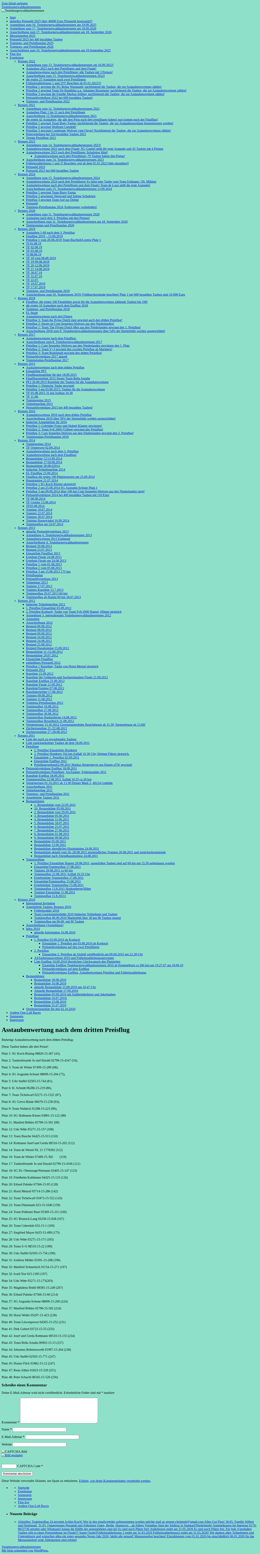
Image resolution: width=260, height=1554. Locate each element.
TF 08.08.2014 (35, 498)
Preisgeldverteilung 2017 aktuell (46, 356)
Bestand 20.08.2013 (39, 546)
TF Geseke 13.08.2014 (41, 502)
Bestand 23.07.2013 (39, 549)
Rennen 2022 (26, 61)
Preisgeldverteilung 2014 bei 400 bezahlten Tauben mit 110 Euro (67, 495)
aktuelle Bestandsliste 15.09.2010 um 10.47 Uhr (65, 987)
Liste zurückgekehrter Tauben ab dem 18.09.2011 (58, 743)
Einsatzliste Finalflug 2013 (43, 553)
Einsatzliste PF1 (36, 371)
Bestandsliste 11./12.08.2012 (44, 651)
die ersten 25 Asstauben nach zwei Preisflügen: (56, 79)
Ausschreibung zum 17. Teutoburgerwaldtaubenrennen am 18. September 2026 (61, 32)
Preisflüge (32, 746)
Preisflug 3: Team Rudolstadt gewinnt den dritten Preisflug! (64, 353)
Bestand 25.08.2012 (39, 644)
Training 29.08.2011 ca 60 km (53, 870)
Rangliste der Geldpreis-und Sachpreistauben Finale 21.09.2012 (67, 677)
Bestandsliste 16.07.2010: (50, 998)
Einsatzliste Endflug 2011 (50, 761)
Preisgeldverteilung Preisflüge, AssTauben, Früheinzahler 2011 (66, 772)
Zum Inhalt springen (15, 3)
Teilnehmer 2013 (37, 582)
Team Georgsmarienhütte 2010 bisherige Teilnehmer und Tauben (75, 914)
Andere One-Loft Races (25, 1012)
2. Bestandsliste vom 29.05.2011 (55, 812)
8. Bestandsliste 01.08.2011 (51, 834)
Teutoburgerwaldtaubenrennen (21, 7)
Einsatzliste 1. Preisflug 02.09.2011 (56, 757)
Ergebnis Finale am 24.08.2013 (46, 560)
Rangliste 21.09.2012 (39, 673)
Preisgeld (32, 203)
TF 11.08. (32, 396)
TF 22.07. (32, 280)
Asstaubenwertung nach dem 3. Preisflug (52, 451)
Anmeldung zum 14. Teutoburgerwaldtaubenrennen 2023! (63, 145)
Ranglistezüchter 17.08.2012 (44, 692)
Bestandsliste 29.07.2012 (42, 655)
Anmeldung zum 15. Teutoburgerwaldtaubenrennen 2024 (63, 178)
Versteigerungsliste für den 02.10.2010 (50, 1009)
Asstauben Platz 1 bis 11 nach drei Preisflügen (55, 112)
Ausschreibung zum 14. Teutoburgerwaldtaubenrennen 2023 (65, 159)
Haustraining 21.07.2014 (42, 480)
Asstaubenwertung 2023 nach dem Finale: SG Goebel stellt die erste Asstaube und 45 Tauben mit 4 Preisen (94, 148)
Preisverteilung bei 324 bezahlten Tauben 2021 (56, 134)
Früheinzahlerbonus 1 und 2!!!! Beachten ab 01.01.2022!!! (63, 83)
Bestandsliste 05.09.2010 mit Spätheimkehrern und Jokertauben (75, 994)
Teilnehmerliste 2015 (39, 404)
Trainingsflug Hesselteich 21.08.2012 (50, 721)
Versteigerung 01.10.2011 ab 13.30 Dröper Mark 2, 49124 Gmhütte (69, 783)
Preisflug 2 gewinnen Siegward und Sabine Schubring (60, 196)
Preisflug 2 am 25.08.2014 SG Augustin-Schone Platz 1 (62, 487)
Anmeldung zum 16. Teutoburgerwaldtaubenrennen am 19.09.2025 (53, 25)
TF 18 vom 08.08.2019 (41, 258)
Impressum (17, 1020)
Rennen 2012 (26, 600)
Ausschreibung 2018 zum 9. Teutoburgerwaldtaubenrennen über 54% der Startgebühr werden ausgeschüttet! (95, 331)
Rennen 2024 (26, 174)
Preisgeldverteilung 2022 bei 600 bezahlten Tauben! (59, 97)
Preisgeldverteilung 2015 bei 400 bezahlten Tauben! (59, 407)
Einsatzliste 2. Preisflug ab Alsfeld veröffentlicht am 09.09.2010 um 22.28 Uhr (92, 954)
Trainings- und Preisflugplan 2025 (31, 43)
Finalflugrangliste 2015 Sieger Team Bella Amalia (58, 378)
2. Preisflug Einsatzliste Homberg (55, 750)
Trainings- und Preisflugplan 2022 (48, 101)
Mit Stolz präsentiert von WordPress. (25, 1550)
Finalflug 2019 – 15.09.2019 (44, 236)
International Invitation (40, 903)
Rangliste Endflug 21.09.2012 (45, 681)
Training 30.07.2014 (39, 517)
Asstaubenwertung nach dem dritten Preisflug (55, 367)
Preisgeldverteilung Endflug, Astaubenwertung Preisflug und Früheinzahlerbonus (94, 972)
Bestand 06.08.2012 (39, 626)
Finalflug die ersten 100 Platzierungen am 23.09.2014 (60, 477)
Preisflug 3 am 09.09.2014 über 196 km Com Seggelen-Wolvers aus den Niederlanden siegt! (85, 491)
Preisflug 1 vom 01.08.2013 (44, 564)
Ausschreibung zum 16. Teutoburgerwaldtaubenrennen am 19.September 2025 (60, 50)
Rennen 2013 (26, 528)
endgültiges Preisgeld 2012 (43, 662)
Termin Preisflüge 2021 (41, 138)
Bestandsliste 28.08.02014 (43, 466)
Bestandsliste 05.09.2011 (50, 841)
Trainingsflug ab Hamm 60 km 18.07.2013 (53, 597)
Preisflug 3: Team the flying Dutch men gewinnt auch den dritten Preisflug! (74, 320)
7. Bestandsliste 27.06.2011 (51, 830)
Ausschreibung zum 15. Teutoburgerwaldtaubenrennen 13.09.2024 (69, 189)
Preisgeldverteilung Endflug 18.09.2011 (51, 768)
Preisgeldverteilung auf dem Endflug (65, 969)
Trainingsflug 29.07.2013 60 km (46, 593)
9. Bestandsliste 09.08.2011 (51, 837)
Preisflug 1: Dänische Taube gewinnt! (50, 385)
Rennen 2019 (26, 229)
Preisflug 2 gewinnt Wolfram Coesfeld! (51, 127)
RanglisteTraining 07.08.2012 (45, 688)
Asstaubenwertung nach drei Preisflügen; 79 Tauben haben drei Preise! (79, 156)
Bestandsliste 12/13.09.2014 (44, 458)
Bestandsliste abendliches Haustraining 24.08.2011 (66, 848)
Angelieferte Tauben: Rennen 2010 (48, 907)
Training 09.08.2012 (39, 695)
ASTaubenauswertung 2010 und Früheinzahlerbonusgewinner (74, 958)
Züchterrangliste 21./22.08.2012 (46, 728)
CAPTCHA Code (28, 1466)
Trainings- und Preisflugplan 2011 (47, 794)
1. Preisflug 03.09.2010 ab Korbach (57, 939)
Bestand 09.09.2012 (39, 633)
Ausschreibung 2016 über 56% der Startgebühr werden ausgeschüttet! (71, 418)
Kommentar (10, 1422)
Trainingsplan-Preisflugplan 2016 (47, 436)
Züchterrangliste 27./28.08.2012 (46, 732)
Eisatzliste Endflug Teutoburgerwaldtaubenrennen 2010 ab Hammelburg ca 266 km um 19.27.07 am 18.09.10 (112, 965)
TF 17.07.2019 (35, 287)
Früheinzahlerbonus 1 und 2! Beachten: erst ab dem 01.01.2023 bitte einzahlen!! (77, 163)
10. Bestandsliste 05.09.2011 (52, 808)
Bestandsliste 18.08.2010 (50, 980)
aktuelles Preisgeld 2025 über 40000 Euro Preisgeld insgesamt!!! (51, 21)
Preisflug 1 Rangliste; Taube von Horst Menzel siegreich (62, 666)
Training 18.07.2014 (39, 509)
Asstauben (32, 619)
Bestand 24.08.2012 (39, 641)
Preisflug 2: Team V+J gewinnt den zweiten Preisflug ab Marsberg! (69, 349)
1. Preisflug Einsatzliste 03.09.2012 (48, 608)
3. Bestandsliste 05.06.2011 (51, 816)
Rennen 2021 (26, 105)
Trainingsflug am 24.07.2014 (44, 524)
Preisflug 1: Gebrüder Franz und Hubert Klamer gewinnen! (64, 425)
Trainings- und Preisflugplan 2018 (48, 309)
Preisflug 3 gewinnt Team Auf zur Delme (52, 199)
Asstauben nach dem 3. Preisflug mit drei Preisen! (58, 218)
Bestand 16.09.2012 (39, 637)
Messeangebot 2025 (22, 35)
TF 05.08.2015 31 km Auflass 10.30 (49, 393)
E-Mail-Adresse (13, 1437)
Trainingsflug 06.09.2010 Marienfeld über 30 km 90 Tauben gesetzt (77, 918)
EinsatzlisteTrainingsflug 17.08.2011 (57, 867)
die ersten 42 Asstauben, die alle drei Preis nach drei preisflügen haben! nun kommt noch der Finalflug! (92, 119)
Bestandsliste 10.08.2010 (50, 983)
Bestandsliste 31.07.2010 (50, 1005)
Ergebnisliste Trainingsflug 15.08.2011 (59, 885)
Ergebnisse (17, 57)
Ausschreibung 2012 (39, 622)
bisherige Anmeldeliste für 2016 (46, 422)
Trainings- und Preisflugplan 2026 (31, 46)
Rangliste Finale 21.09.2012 (44, 684)
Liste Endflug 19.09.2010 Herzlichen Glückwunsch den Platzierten (77, 961)
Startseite (23, 1487)
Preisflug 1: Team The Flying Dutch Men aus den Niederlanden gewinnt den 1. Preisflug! (83, 327)
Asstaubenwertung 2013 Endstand (48, 538)
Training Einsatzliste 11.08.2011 (54, 892)
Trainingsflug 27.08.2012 (42, 710)
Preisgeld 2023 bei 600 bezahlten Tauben (52, 170)
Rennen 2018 (26, 298)
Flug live (15, 54)
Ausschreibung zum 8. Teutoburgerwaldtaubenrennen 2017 (64, 342)
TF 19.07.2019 (35, 283)
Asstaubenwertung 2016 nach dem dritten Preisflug (59, 415)
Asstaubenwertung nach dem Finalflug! (51, 455)
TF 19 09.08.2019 (37, 261)
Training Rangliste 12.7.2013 (44, 590)
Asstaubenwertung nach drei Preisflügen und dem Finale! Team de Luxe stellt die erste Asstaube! (88, 185)
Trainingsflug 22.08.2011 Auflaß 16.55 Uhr (62, 874)
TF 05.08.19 (34, 251)
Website (7, 1444)
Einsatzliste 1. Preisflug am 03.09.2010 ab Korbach (75, 943)
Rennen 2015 (26, 364)
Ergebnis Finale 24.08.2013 (44, 557)
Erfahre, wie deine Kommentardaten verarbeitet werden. (115, 1481)
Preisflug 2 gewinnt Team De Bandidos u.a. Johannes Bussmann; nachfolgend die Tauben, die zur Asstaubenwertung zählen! (106, 90)
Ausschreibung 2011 (39, 786)
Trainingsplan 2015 (38, 400)
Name (7, 1429)
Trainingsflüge (35, 859)
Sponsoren (16, 1016)
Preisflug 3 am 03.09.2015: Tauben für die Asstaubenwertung (65, 389)
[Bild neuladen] (12, 1455)
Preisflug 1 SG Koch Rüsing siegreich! (51, 484)
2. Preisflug (41, 950)
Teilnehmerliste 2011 (39, 790)
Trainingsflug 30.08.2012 (42, 713)
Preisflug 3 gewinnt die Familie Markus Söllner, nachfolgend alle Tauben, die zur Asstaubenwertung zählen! (95, 94)
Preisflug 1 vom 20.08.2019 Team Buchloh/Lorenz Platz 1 (63, 240)
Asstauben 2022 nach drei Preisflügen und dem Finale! (61, 68)
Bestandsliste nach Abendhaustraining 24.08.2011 (66, 856)
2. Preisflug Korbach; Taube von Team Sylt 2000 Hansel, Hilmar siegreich (73, 611)
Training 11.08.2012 (39, 699)
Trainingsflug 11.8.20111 (50, 896)
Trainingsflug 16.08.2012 (42, 706)
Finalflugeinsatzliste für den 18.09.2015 (51, 374)
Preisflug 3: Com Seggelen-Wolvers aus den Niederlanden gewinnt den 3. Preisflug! (80, 433)
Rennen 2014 (26, 440)
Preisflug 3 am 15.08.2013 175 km (48, 571)
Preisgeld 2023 (35, 167)
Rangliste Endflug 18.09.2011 (45, 775)
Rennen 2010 (26, 899)
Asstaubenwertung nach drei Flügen (49, 316)
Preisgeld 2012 (35, 670)
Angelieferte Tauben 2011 (42, 797)
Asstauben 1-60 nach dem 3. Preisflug (50, 232)
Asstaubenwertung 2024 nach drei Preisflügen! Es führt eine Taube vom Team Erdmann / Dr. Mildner (91, 181)
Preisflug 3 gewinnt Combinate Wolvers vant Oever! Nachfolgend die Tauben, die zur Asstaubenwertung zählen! (98, 130)
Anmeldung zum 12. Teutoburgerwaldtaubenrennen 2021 (63, 108)
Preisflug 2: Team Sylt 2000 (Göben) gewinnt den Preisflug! (64, 429)
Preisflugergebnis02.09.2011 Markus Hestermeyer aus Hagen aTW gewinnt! (83, 764)
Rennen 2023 (26, 141)
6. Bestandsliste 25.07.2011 (51, 826)
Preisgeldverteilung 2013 (42, 579)
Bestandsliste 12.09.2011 (50, 845)
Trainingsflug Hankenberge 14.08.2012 (51, 717)
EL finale (32, 312)
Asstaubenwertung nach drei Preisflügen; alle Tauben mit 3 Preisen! (69, 72)
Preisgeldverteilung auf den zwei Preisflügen (70, 947)
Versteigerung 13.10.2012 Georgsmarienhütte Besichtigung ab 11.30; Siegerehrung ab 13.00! (85, 724)
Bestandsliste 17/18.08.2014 (44, 462)
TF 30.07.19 (34, 272)
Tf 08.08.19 (33, 254)
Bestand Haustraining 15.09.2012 (47, 648)
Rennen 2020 (26, 210)
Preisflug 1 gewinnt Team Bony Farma (51, 192)
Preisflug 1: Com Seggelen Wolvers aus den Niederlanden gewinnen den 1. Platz (78, 345)
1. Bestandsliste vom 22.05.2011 (55, 805)
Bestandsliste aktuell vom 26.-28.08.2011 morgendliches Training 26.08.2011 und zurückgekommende (100, 852)
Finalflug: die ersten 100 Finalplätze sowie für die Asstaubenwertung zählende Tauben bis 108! (87, 302)
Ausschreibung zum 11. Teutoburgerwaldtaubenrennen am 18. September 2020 (77, 221)
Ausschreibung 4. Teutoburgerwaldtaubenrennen (57, 542)
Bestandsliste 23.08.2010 (50, 1001)
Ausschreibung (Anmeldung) (44, 925)
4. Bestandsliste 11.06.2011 (51, 819)
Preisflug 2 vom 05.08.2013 (44, 568)
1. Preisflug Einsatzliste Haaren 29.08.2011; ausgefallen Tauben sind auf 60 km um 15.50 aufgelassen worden (104, 863)
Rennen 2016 (26, 411)
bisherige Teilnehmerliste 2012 (45, 604)
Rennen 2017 (26, 334)
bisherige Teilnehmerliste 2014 (45, 469)
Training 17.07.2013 (39, 586)
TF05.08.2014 (35, 506)
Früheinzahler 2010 (46, 910)
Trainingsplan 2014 (38, 444)
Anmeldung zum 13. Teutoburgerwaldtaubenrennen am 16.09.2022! (70, 65)
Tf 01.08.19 (33, 243)
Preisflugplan (34, 575)
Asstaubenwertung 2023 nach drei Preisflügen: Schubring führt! (67, 152)
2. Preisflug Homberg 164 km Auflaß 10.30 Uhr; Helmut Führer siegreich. (81, 754)
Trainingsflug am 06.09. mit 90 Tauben (59, 921)
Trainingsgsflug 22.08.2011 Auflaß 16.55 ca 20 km (58, 779)
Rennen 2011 (26, 735)
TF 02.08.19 (34, 247)
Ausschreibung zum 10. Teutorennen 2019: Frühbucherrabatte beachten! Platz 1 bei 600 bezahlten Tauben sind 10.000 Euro (105, 294)
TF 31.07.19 (34, 276)
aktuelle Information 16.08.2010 (54, 932)
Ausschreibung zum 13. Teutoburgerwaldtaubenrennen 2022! (65, 76)
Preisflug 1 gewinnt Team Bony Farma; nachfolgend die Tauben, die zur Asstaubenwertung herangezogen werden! (99, 123)
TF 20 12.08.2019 (37, 265)
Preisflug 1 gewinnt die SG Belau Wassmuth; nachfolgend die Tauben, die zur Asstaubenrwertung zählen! (94, 86)
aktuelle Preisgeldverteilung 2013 (47, 531)
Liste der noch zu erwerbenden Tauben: (51, 739)
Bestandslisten (35, 801)
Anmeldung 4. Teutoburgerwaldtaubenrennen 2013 (59, 535)
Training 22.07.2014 (39, 513)
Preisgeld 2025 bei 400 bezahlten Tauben (36, 39)
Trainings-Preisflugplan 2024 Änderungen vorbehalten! (61, 207)
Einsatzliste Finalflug (39, 659)
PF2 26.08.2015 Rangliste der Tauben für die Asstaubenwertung (67, 382)
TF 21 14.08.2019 (37, 269)
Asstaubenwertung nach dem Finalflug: (51, 338)
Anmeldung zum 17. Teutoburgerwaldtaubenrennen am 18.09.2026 (53, 28)
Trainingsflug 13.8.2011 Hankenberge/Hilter (62, 888)
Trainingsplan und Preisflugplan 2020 (50, 225)
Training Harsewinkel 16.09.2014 (47, 520)
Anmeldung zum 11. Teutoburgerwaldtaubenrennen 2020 (63, 214)
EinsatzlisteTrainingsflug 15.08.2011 (57, 881)
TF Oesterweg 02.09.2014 (43, 447)
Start (13, 17)
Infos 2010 (33, 928)
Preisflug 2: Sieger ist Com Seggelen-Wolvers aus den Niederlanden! (70, 323)
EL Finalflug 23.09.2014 (42, 473)
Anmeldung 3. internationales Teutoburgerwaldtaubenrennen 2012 (68, 615)
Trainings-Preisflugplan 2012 (44, 703)
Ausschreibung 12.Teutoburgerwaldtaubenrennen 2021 (61, 116)
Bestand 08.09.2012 (39, 630)
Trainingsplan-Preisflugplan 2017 (47, 360)
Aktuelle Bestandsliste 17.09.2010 (56, 990)
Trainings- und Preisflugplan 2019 (48, 291)
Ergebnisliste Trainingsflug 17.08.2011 (59, 877)
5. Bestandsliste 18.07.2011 (51, 823)
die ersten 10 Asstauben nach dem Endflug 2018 (57, 305)
